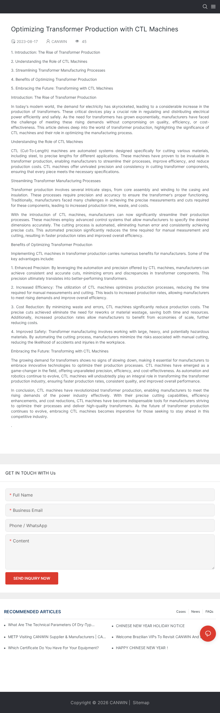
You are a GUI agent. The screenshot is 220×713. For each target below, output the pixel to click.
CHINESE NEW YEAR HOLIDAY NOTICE (150, 625)
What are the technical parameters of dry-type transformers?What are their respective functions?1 (52, 624)
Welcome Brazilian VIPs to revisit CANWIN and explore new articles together (166, 636)
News (195, 611)
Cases (181, 611)
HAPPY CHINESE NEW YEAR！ (142, 647)
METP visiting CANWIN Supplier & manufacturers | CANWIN (58, 636)
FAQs (209, 611)
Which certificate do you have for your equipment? (53, 647)
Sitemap (140, 702)
